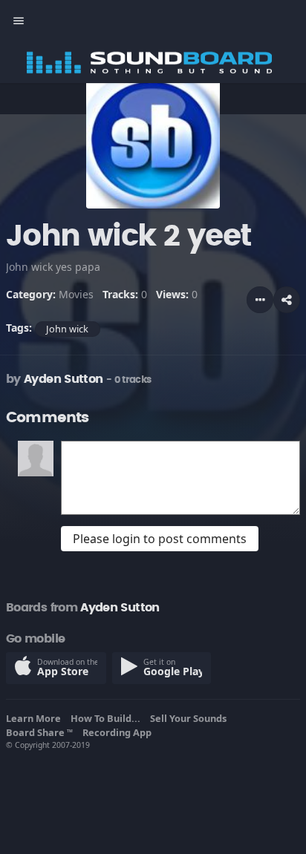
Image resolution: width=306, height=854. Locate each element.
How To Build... (108, 718)
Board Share (39, 732)
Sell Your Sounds (190, 718)
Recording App (119, 732)
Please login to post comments (160, 539)
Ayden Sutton (63, 379)
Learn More (35, 718)
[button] (286, 299)
